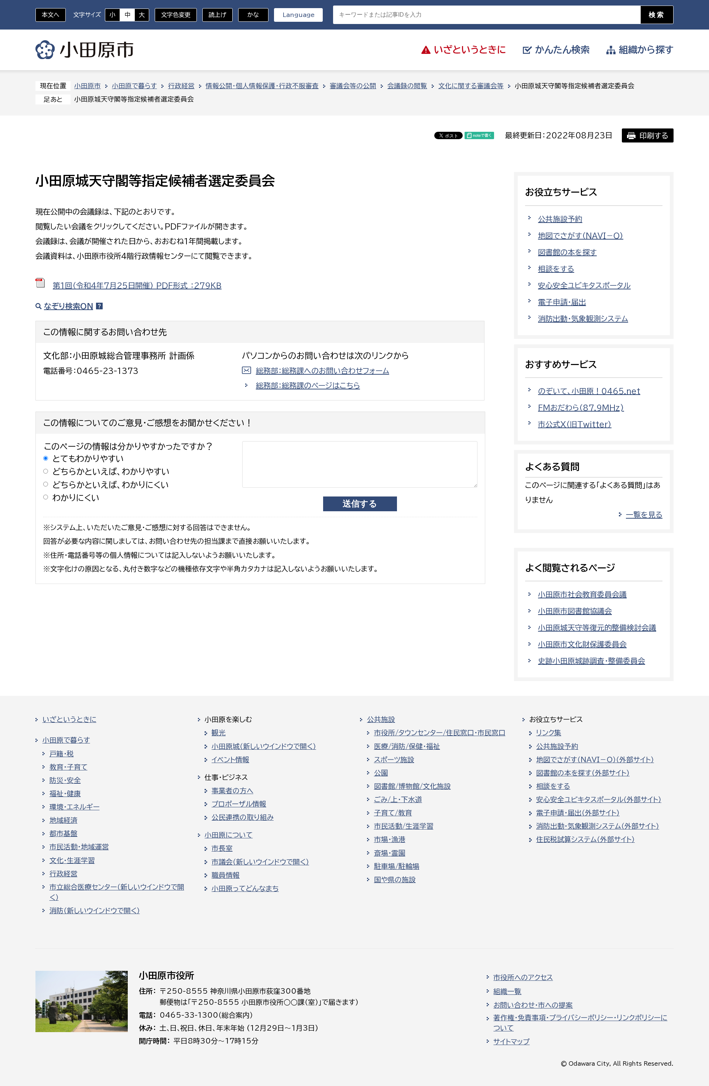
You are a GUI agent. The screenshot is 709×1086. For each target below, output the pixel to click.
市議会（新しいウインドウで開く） (260, 862)
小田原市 (84, 49)
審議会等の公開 (353, 86)
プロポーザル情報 (239, 804)
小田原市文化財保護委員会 (582, 644)
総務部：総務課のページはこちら (308, 385)
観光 (219, 732)
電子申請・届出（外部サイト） (578, 813)
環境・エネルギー (74, 807)
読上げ (217, 15)
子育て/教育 (393, 813)
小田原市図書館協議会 (575, 611)
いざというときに (69, 719)
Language (298, 15)
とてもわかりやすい (88, 458)
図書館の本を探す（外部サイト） (583, 773)
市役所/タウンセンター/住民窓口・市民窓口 (440, 732)
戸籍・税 (61, 753)
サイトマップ (511, 1041)
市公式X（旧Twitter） (575, 424)
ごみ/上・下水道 (398, 799)
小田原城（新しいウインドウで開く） (264, 746)
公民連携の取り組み (243, 817)
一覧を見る (644, 514)
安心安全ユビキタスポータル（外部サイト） (598, 799)
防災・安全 (65, 780)
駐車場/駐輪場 (396, 866)
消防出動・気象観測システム (583, 318)
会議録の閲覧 (407, 86)
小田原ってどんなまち (245, 888)
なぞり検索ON (68, 306)
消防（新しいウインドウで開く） (94, 910)
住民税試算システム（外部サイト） (585, 839)
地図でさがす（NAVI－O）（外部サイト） (595, 759)
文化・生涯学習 (72, 860)
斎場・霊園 (389, 853)
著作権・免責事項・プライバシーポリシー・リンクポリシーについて (580, 1022)
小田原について (229, 835)
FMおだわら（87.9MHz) (581, 407)
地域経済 (63, 820)
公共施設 (381, 719)
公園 (381, 773)
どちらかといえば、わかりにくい (110, 485)
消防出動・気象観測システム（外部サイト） (597, 826)
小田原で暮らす (134, 86)
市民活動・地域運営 (79, 846)
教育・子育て (68, 767)
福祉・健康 (65, 793)
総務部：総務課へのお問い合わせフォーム (322, 370)
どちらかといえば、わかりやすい (111, 471)
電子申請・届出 (562, 302)
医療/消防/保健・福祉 (407, 746)
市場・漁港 (389, 839)
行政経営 (181, 86)
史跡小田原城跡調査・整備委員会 (591, 660)
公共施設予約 (560, 219)
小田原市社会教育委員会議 (582, 594)
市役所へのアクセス (523, 977)
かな (248, 15)
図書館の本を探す (567, 252)
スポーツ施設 (394, 759)
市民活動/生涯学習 (404, 826)
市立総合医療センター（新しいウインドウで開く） (116, 892)
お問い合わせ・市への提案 (533, 1005)
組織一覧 (507, 991)
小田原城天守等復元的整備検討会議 (597, 627)
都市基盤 (63, 833)
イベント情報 (230, 759)
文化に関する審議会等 (471, 86)
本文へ (50, 15)
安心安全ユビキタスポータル (584, 285)
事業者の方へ (232, 790)
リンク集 (548, 732)
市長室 (222, 848)
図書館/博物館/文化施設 (412, 786)
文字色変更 (176, 15)
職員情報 (226, 875)
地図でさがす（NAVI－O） (580, 235)
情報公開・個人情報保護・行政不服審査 (262, 86)
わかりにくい (76, 498)
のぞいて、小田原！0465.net (589, 391)
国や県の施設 (395, 879)
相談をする (556, 268)
